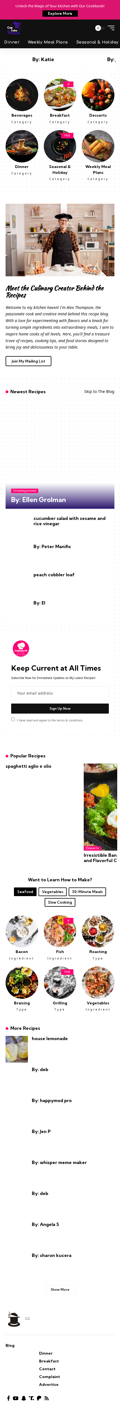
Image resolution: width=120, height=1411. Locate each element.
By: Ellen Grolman (38, 499)
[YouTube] (15, 1398)
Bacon (22, 951)
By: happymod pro (52, 1100)
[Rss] (47, 1398)
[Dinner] (22, 145)
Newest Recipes (28, 391)
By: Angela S (45, 1224)
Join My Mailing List (28, 361)
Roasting (98, 951)
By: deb (40, 1069)
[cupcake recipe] (14, 28)
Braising (22, 1003)
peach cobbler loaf (54, 574)
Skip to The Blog (99, 391)
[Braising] (22, 982)
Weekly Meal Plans (98, 169)
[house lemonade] (17, 1049)
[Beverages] (22, 94)
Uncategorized (24, 490)
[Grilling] (60, 982)
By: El (39, 603)
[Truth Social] (31, 1398)
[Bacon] (22, 931)
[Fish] (60, 931)
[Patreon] (39, 1398)
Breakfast (60, 115)
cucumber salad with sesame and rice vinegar (69, 520)
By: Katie (43, 59)
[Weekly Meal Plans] (98, 145)
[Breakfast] (60, 94)
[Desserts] (98, 94)
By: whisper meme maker (59, 1162)
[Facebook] (8, 1398)
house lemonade (50, 1038)
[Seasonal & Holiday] (60, 145)
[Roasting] (98, 931)
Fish (60, 951)
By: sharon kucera (51, 1255)
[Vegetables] (98, 982)
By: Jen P (41, 1131)
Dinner (21, 166)
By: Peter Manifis (52, 546)
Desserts (98, 115)
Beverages (21, 115)
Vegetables (98, 1003)
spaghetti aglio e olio (28, 766)
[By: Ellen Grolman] (60, 454)
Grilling (60, 1003)
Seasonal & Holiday (60, 169)
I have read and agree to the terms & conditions (50, 720)
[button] (86, 28)
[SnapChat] (24, 1398)
